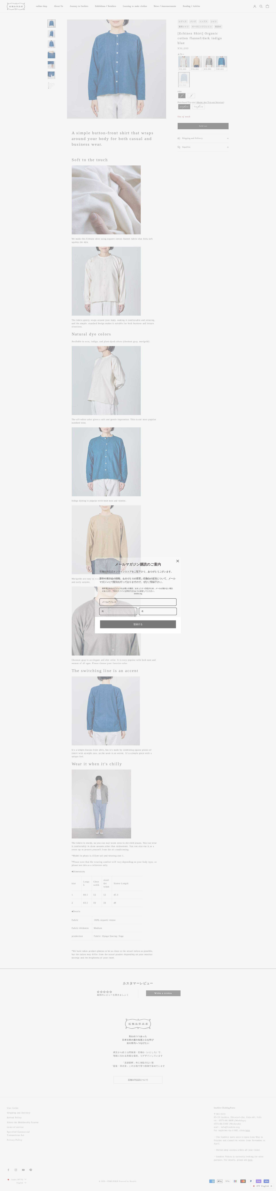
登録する (138, 624)
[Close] (177, 561)
